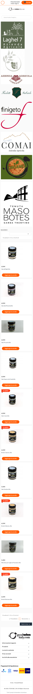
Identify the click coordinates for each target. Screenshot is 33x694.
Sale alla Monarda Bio (7, 306)
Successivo (26, 619)
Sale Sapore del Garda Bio (8, 379)
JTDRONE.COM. (13, 688)
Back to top (26, 624)
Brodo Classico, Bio (6, 452)
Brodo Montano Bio (6, 599)
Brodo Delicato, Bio (6, 526)
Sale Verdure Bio (5, 489)
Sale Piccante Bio (6, 342)
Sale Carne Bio (5, 416)
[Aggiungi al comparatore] (20, 275)
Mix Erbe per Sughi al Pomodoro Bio (11, 562)
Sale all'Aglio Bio (5, 269)
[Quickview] (30, 244)
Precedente (12, 619)
